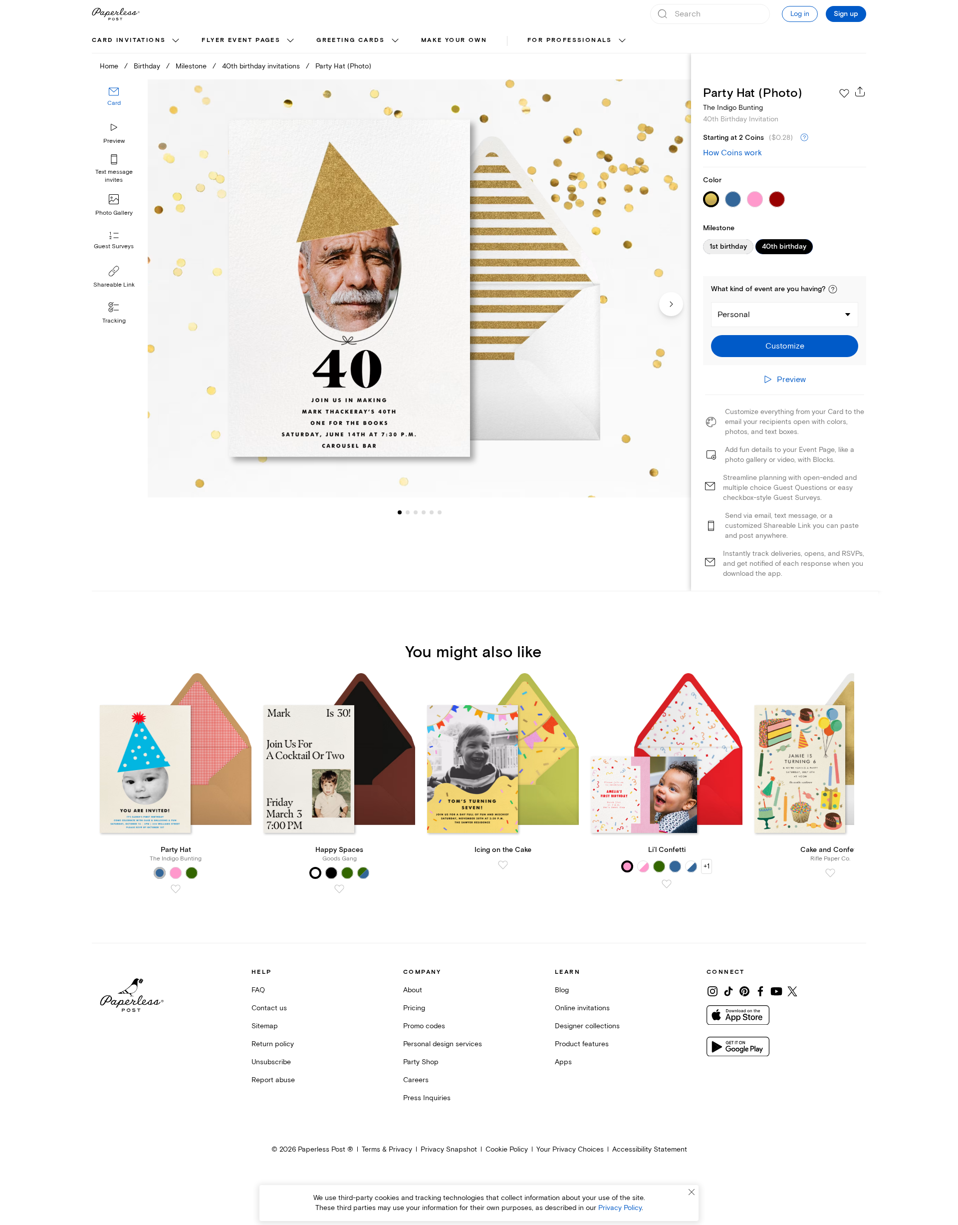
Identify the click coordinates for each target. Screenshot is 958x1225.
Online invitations (582, 1008)
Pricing (414, 1008)
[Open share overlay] (860, 91)
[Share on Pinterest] (744, 991)
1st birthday (728, 246)
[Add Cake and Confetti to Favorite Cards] (830, 873)
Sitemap (264, 1026)
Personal (734, 315)
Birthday (147, 66)
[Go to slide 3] (408, 512)
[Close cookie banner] (692, 1192)
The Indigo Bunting (733, 107)
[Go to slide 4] (416, 512)
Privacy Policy (620, 1208)
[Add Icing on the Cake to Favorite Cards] (503, 865)
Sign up (846, 13)
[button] (833, 289)
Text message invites (114, 176)
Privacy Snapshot (449, 1149)
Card (114, 103)
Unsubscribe (271, 1062)
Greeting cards (350, 40)
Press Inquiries (427, 1098)
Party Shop (421, 1062)
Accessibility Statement (649, 1149)
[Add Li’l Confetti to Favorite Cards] (667, 884)
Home (109, 66)
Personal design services (442, 1044)
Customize (784, 346)
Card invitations (129, 40)
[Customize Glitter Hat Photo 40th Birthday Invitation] (419, 288)
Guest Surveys (114, 247)
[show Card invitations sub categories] (176, 40)
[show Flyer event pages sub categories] (290, 40)
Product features (582, 1044)
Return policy (272, 1044)
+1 (707, 866)
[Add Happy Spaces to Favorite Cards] (339, 889)
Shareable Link (114, 285)
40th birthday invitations (261, 66)
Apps (563, 1062)
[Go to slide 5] (424, 512)
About (412, 990)
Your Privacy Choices (570, 1149)
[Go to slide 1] (400, 512)
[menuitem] (137, 41)
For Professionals (569, 40)
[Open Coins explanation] (804, 138)
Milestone (191, 66)
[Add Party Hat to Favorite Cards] (176, 889)
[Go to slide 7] (440, 512)
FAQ (258, 990)
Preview (114, 141)
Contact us (269, 1008)
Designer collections (587, 1026)
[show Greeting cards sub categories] (395, 40)
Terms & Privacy (387, 1149)
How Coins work (732, 153)
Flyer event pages (241, 40)
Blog (562, 990)
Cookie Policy (506, 1149)
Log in (799, 13)
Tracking (114, 321)
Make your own (454, 40)
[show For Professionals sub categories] (622, 40)
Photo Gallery (114, 213)
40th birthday (784, 246)
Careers (416, 1080)
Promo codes (424, 1026)
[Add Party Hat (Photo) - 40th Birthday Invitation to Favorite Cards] (844, 93)
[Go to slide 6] (432, 512)
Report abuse (273, 1080)
